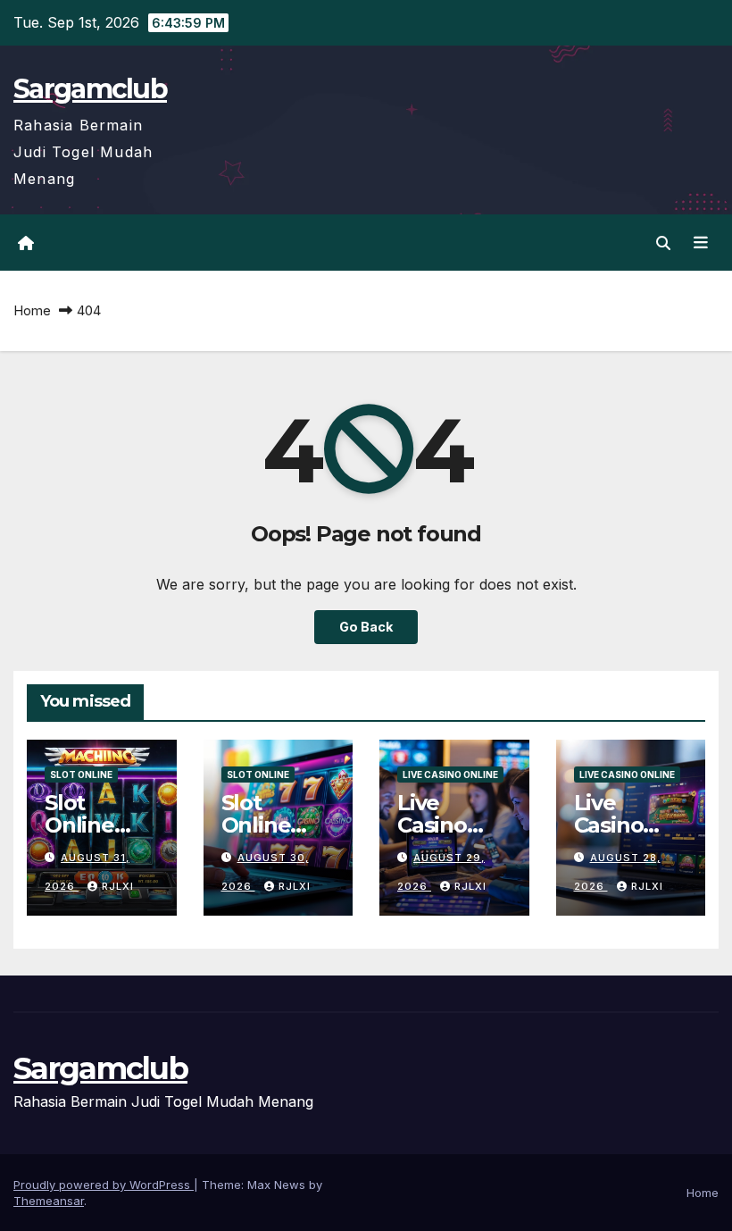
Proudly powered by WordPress (103, 1184)
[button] (663, 243)
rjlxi (118, 886)
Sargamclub (90, 88)
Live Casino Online (450, 774)
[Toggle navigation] (701, 243)
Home (32, 310)
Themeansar (48, 1200)
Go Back (366, 626)
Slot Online (81, 774)
